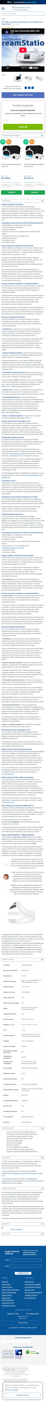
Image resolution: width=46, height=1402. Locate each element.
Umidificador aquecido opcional (13, 548)
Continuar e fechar (22, 1395)
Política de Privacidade (11, 1390)
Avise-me (23, 127)
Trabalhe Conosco (31, 1295)
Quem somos (29, 1282)
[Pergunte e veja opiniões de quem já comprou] (11, 172)
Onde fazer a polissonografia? (8, 1299)
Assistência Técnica (9, 1305)
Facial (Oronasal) (30, 1173)
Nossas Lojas (29, 1290)
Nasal (9, 1173)
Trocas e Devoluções (9, 1292)
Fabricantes (6, 1284)
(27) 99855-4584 (32, 1314)
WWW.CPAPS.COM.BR (9, 1369)
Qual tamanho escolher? (23, 95)
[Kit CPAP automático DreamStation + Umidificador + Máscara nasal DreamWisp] (17, 78)
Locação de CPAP (8, 1303)
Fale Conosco (23, 1323)
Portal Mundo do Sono (33, 1287)
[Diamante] (18, 1354)
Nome (7, 1260)
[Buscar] (42, 13)
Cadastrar (23, 1273)
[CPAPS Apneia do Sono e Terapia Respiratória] (21, 8)
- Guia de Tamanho (15, 1229)
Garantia (5, 1282)
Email (6, 1266)
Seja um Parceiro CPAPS (33, 1292)
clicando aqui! (8, 774)
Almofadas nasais (17, 1173)
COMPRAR (11, 192)
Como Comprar (7, 1287)
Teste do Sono (7, 1295)
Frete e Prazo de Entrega (10, 1290)
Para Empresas (30, 1298)
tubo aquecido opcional (17, 453)
